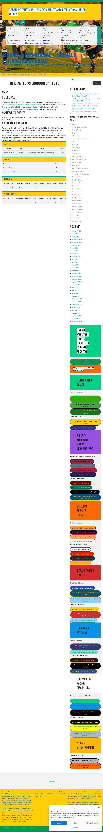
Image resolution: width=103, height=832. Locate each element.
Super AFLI (75, 145)
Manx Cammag (76, 221)
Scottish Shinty (77, 198)
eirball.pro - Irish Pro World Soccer (82, 541)
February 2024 (76, 231)
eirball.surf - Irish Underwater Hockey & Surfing (85, 600)
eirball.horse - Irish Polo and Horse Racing (85, 722)
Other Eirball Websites (79, 127)
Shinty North (76, 215)
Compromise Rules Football (80, 174)
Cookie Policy (74, 827)
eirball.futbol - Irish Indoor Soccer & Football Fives (85, 497)
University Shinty (77, 209)
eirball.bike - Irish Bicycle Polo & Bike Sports (85, 728)
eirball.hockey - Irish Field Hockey (82, 558)
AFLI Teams (76, 142)
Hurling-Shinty (76, 177)
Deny (75, 823)
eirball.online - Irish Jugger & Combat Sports (85, 706)
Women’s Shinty (77, 206)
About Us (42, 74)
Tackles (48, 183)
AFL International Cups (79, 159)
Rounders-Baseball (78, 183)
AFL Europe (76, 165)
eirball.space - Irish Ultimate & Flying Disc (85, 492)
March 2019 (75, 313)
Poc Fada (15, 74)
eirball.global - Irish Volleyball (81, 487)
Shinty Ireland (76, 195)
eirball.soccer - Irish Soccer (80, 549)
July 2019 (75, 310)
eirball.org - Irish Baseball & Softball (83, 475)
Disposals (28, 183)
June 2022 (75, 251)
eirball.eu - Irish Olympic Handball (82, 588)
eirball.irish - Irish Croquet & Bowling (83, 671)
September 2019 (77, 304)
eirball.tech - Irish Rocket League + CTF (84, 760)
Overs (61, 183)
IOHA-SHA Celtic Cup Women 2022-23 (84, 111)
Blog (8, 74)
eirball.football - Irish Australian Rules (83, 532)
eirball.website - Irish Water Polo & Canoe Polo (85, 593)
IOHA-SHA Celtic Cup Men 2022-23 (83, 109)
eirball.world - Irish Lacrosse (80, 483)
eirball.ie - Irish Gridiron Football (82, 461)
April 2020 (75, 293)
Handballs (19, 183)
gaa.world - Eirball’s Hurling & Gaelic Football (85, 399)
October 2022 (76, 245)
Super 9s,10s (76, 153)
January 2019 (76, 319)
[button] (99, 808)
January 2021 (76, 270)
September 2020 (77, 282)
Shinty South (76, 218)
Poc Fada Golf (76, 189)
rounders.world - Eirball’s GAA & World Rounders (85, 412)
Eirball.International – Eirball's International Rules (39, 57)
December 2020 (77, 273)
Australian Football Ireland (80, 139)
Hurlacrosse (76, 186)
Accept (59, 823)
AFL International (77, 156)
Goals (55, 183)
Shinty (35, 74)
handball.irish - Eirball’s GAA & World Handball (85, 405)
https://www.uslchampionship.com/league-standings (24, 104)
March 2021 (75, 268)
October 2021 (76, 256)
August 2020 (76, 285)
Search (72, 79)
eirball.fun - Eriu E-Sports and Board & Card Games (85, 766)
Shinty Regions (77, 212)
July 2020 (75, 287)
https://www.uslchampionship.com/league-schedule (20, 109)
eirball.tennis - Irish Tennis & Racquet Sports (85, 647)
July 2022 (75, 248)
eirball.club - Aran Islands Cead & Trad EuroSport (85, 615)
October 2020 (76, 279)
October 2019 (76, 302)
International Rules (25, 74)
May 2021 (75, 265)
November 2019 (77, 299)
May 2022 (75, 253)
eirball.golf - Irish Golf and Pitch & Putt (84, 660)
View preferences (92, 823)
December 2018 (77, 321)
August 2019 (76, 307)
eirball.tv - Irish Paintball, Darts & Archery (85, 701)
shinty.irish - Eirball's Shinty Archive (83, 428)
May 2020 (75, 290)
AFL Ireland (75, 136)
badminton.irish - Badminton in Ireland (84, 652)
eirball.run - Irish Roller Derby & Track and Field (85, 713)
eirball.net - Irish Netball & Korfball (83, 528)
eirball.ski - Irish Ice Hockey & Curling (83, 470)
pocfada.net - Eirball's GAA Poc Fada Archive (85, 422)
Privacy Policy (76, 130)
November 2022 (77, 242)
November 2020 (77, 276)
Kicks (12, 183)
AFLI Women (76, 147)
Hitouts (41, 183)
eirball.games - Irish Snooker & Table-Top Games (85, 666)
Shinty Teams (76, 203)
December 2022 (77, 239)
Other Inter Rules (78, 192)
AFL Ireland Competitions (80, 168)
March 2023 (75, 236)
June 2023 (75, 234)
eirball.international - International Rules (84, 609)
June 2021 (75, 262)
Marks (35, 183)
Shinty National (77, 200)
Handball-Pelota (77, 180)
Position (6, 183)
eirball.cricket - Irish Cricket (80, 563)
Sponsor (95, 55)
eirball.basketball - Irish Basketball (82, 466)
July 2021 (75, 259)
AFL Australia (76, 162)
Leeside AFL (76, 150)
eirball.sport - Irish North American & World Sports (85, 362)
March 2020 (75, 296)
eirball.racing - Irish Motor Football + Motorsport (85, 734)
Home (3, 74)
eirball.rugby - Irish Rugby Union (82, 554)
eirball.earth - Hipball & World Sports (83, 620)
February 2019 (76, 316)
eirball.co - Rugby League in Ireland (83, 537)
